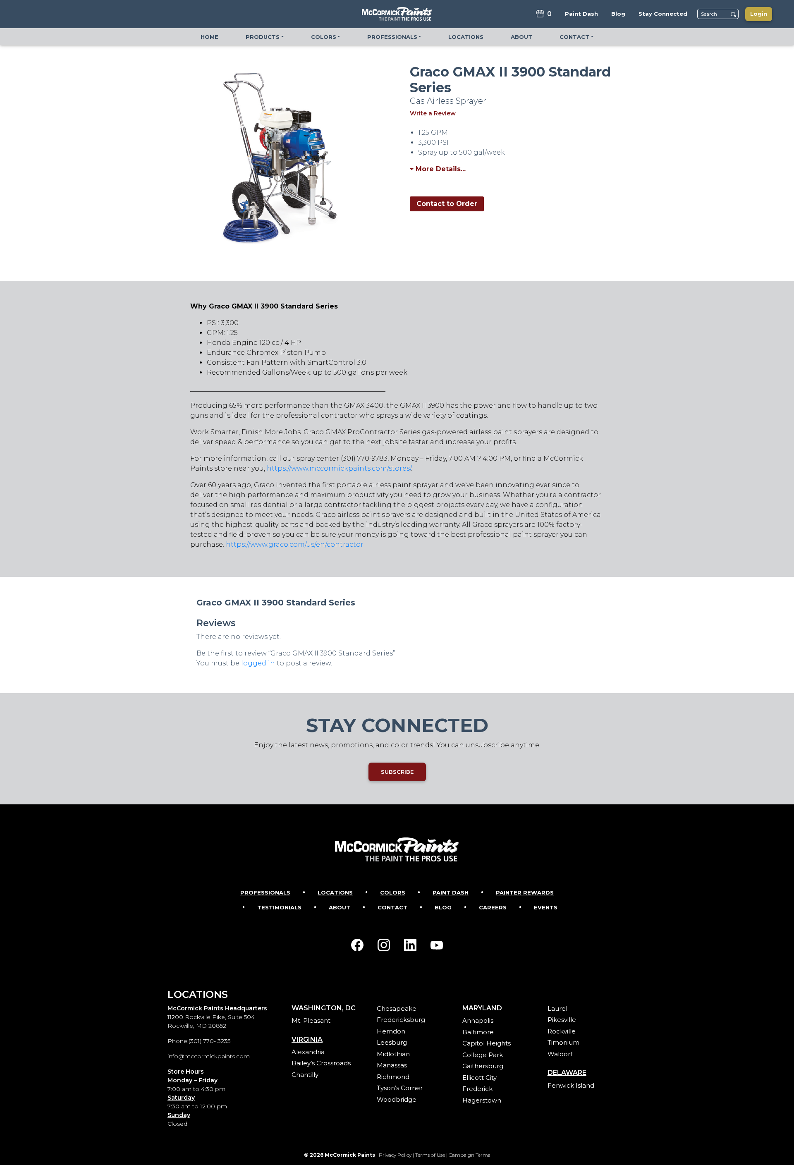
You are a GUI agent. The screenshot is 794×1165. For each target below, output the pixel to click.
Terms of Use (430, 1155)
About (339, 907)
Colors (392, 892)
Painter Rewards (525, 892)
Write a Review (433, 113)
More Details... (440, 169)
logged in (258, 663)
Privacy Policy (395, 1155)
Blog (443, 907)
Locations (335, 892)
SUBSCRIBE (397, 771)
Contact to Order (446, 204)
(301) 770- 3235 (209, 1041)
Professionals (265, 892)
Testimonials (279, 907)
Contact (392, 907)
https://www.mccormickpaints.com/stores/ (339, 468)
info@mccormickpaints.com (208, 1056)
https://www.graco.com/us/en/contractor (295, 544)
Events (545, 907)
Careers (493, 907)
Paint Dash (451, 892)
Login (758, 13)
